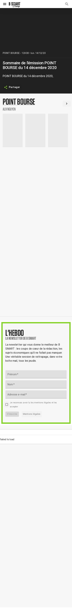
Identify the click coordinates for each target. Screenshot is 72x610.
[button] (36, 104)
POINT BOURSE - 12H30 (16, 53)
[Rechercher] (66, 4)
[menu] (5, 4)
